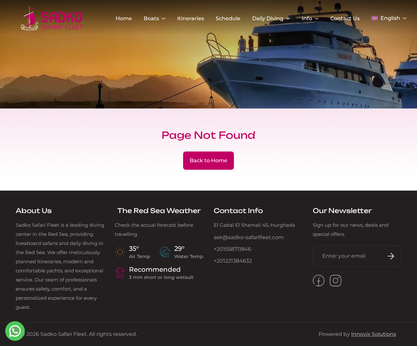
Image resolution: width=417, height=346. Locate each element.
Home (124, 18)
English (390, 18)
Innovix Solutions (373, 334)
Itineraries (190, 18)
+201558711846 (232, 249)
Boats (151, 18)
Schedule (228, 18)
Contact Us (345, 18)
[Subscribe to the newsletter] (389, 256)
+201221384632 (233, 261)
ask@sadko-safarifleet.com (249, 237)
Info (307, 18)
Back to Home (208, 160)
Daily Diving (267, 18)
